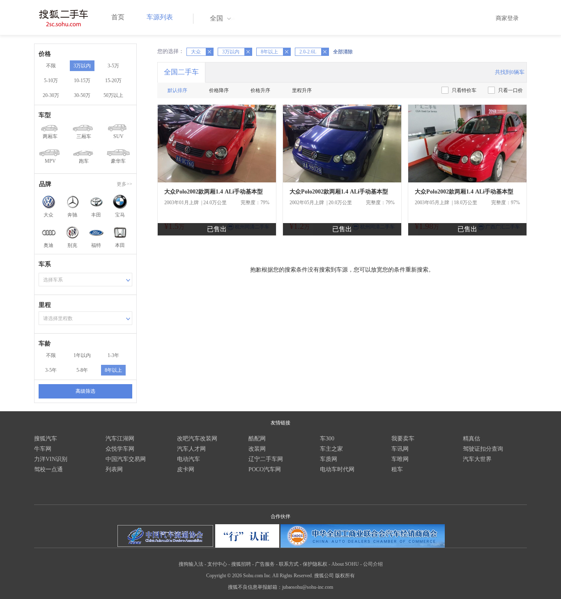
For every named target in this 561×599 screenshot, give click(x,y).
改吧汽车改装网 (197, 438)
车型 (45, 115)
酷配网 (257, 438)
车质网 (328, 459)
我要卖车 (402, 438)
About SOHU (345, 564)
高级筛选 (85, 391)
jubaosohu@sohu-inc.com (307, 587)
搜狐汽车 (45, 438)
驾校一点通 (48, 469)
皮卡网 (185, 469)
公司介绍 (373, 564)
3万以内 (82, 66)
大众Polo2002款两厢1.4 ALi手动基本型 (213, 192)
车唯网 (400, 459)
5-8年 (82, 370)
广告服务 (265, 564)
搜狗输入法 (191, 564)
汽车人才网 (191, 449)
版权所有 (345, 575)
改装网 (257, 449)
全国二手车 (181, 72)
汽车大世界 (477, 459)
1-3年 (113, 355)
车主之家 (331, 449)
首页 (117, 17)
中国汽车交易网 (126, 459)
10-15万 (82, 80)
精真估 (471, 438)
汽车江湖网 (120, 438)
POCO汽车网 (264, 469)
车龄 (45, 343)
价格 (45, 54)
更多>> (124, 184)
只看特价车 (464, 90)
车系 (45, 264)
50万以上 (113, 95)
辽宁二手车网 (265, 459)
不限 (51, 66)
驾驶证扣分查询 (483, 449)
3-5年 (51, 370)
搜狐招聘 (241, 564)
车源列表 (160, 17)
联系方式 (289, 564)
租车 (397, 469)
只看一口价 (510, 90)
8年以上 (113, 370)
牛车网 (42, 449)
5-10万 (51, 80)
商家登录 (507, 18)
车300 (327, 438)
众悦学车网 (120, 449)
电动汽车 (188, 459)
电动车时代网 (337, 469)
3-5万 (113, 66)
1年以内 (82, 355)
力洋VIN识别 (50, 459)
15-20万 (113, 80)
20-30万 (51, 95)
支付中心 (217, 564)
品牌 (45, 184)
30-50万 (82, 95)
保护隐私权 (315, 564)
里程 (45, 305)
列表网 (114, 469)
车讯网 (400, 449)
